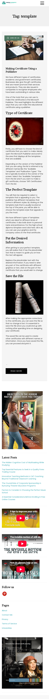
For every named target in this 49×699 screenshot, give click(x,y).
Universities (7, 628)
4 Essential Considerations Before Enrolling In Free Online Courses (23, 498)
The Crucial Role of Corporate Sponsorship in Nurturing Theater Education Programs (21, 484)
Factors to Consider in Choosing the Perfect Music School (24, 491)
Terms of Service (9, 623)
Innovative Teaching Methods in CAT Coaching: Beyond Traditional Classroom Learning (23, 477)
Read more (16, 371)
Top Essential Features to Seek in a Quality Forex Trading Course (23, 470)
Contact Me (7, 615)
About (4, 610)
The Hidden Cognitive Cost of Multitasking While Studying (23, 463)
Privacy (5, 619)
